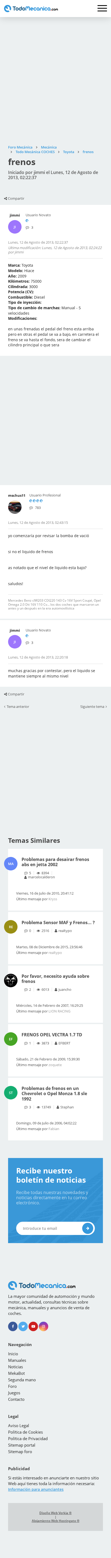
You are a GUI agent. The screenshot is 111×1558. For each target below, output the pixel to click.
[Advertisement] (55, 81)
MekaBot (16, 1373)
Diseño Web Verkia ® (55, 1513)
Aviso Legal (18, 1425)
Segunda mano (22, 1379)
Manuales (17, 1360)
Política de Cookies (25, 1432)
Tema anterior (18, 707)
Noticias (15, 1366)
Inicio (13, 1353)
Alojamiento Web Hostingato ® (55, 1521)
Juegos (14, 1392)
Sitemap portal (21, 1445)
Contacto (16, 1399)
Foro (12, 1386)
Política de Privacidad (28, 1438)
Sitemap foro (20, 1451)
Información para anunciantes (36, 1489)
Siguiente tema (92, 707)
